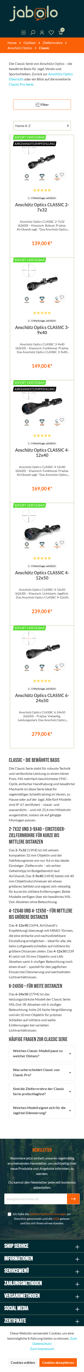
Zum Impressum (42, 1349)
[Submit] (73, 1198)
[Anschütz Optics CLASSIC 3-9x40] (42, 283)
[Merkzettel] (51, 33)
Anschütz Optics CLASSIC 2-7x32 (42, 207)
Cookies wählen (23, 1362)
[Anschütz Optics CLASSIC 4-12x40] (42, 406)
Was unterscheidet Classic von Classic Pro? (36, 1072)
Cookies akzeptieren (58, 1362)
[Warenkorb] (61, 33)
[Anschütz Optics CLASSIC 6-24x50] (42, 651)
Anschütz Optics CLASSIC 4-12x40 (42, 452)
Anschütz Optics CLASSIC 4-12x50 (42, 575)
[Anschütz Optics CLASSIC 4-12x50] (42, 528)
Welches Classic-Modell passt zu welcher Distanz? (38, 1053)
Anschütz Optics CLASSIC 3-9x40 (42, 330)
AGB (56, 1218)
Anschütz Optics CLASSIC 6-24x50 (42, 698)
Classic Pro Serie (21, 84)
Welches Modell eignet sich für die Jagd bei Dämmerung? (39, 1110)
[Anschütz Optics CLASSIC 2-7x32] (42, 160)
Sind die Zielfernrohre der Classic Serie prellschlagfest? (38, 1091)
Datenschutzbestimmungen (48, 1214)
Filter (44, 104)
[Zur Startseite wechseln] (42, 13)
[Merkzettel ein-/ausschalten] (62, 174)
